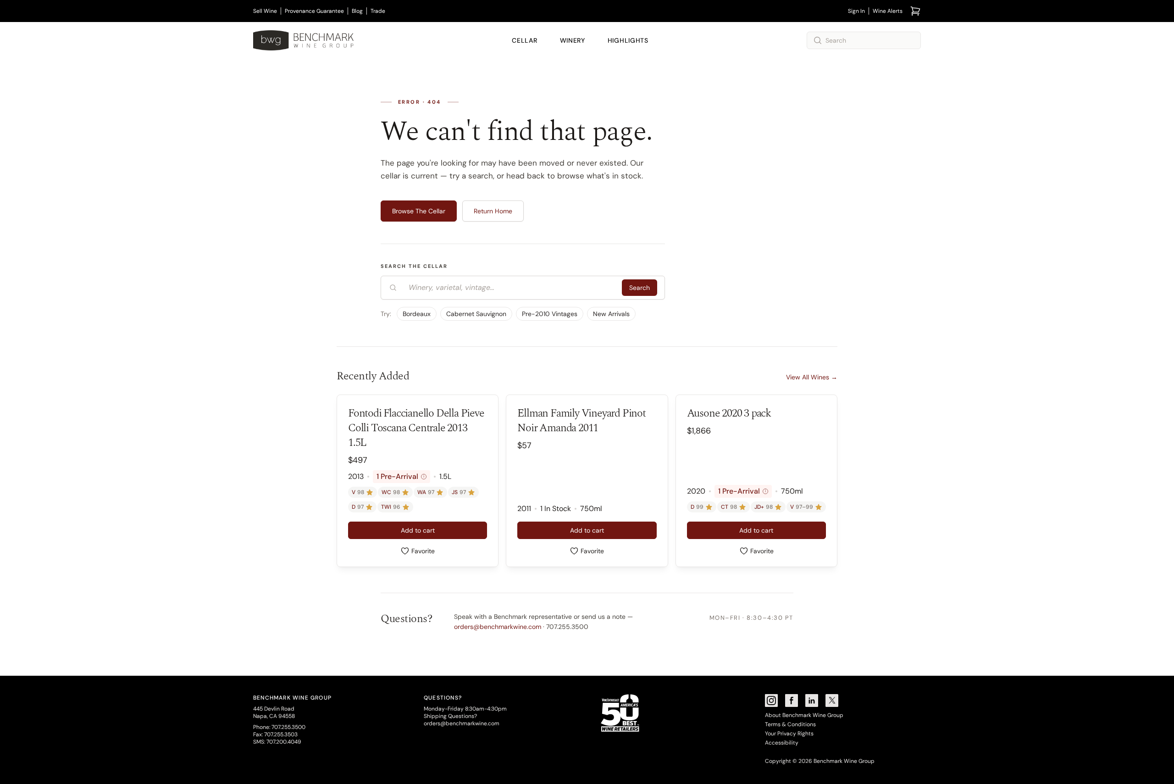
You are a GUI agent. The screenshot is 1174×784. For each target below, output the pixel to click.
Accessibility (781, 742)
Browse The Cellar (418, 211)
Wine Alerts (888, 11)
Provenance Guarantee (314, 11)
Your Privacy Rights (789, 733)
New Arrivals (611, 314)
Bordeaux (417, 314)
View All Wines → (811, 377)
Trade (378, 11)
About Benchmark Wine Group (804, 715)
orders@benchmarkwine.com (497, 627)
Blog (357, 11)
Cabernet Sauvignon (476, 314)
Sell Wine (265, 11)
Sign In (856, 11)
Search (639, 288)
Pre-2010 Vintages (549, 314)
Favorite (423, 551)
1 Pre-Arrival (400, 476)
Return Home (493, 211)
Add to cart (418, 530)
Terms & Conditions (790, 724)
